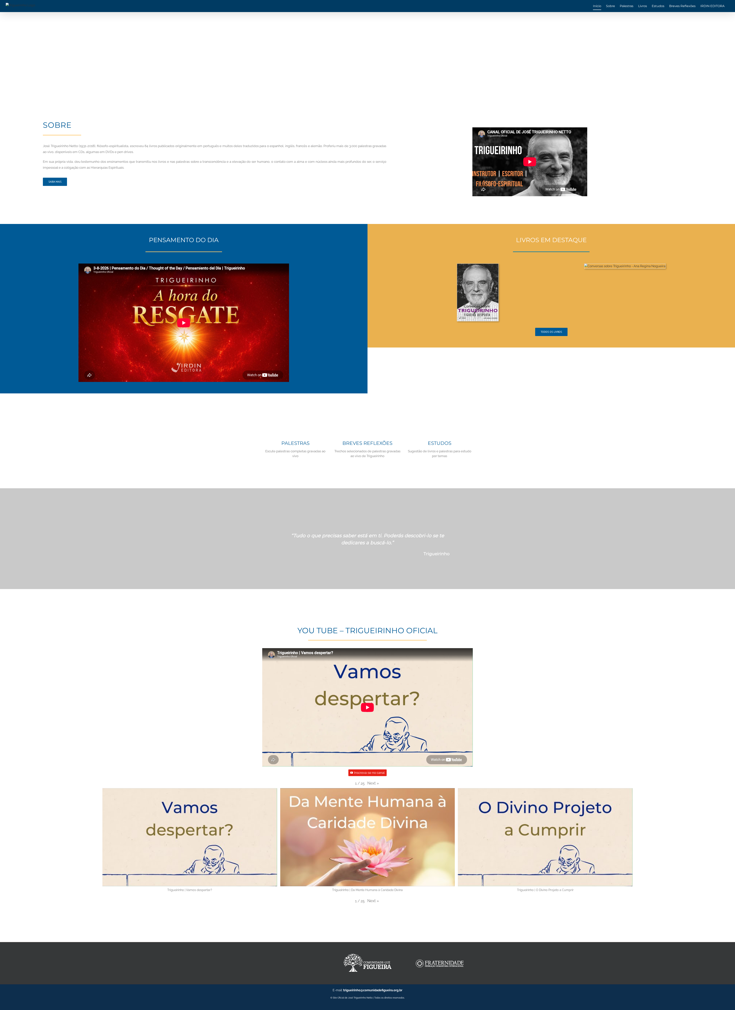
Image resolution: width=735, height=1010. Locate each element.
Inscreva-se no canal (369, 773)
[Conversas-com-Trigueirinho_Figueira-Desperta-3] (477, 266)
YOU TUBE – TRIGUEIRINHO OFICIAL (367, 630)
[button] (373, 783)
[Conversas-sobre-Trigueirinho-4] (624, 266)
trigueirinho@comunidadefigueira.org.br (372, 990)
